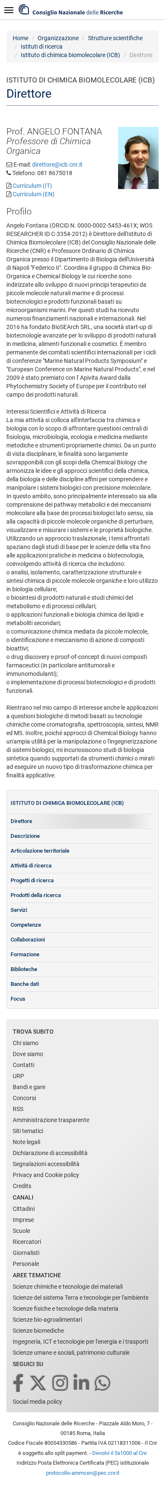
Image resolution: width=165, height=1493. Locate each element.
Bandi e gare (29, 1087)
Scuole (21, 1230)
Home (20, 38)
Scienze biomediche (38, 1330)
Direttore (21, 821)
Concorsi (24, 1098)
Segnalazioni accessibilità (46, 1164)
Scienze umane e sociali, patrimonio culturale (71, 1352)
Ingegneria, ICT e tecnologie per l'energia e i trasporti (80, 1341)
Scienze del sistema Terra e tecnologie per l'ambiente (80, 1297)
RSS (18, 1109)
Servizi (19, 910)
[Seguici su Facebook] (19, 1383)
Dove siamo (28, 1054)
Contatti (23, 1065)
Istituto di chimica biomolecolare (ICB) (70, 55)
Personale (26, 1263)
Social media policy (37, 1401)
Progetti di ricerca (32, 880)
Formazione (25, 954)
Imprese (23, 1219)
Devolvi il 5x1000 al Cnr (119, 1453)
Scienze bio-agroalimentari (47, 1319)
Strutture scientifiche (115, 38)
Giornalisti (26, 1252)
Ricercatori (27, 1241)
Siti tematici (28, 1131)
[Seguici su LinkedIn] (82, 1383)
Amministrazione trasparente (51, 1120)
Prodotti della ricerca (36, 895)
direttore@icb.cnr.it (57, 164)
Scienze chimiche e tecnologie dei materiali (68, 1286)
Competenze (26, 925)
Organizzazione (58, 38)
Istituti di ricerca (42, 46)
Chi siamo (25, 1043)
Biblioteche (24, 969)
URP (18, 1076)
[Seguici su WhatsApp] (103, 1383)
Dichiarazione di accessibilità (50, 1153)
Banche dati (25, 984)
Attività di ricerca (31, 865)
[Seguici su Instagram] (60, 1383)
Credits (22, 1186)
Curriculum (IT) (32, 185)
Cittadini (24, 1208)
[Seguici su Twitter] (38, 1383)
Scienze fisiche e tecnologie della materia (65, 1308)
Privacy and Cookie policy (46, 1175)
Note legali (26, 1142)
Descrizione (25, 836)
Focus (18, 999)
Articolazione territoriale (40, 851)
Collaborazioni (28, 939)
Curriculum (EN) (34, 194)
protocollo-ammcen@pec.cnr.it (82, 1473)
